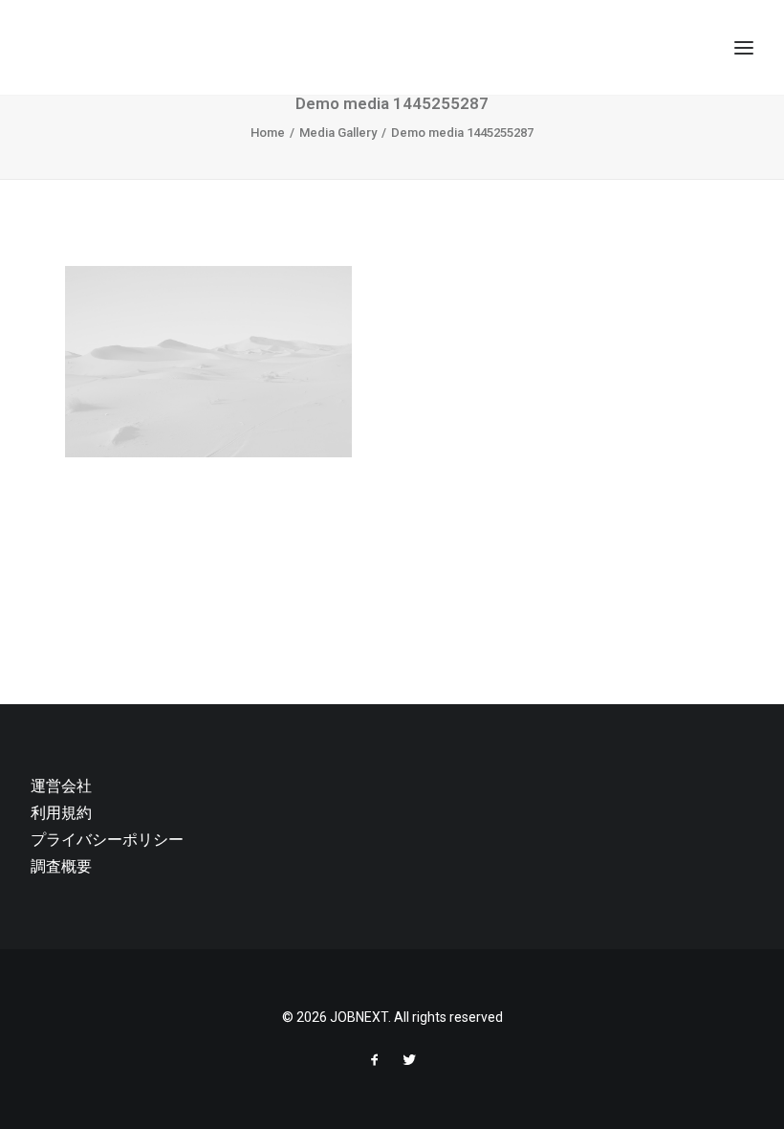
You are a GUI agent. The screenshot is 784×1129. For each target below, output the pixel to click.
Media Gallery (338, 132)
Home (267, 132)
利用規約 (61, 813)
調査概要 (61, 866)
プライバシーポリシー (107, 839)
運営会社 (61, 786)
